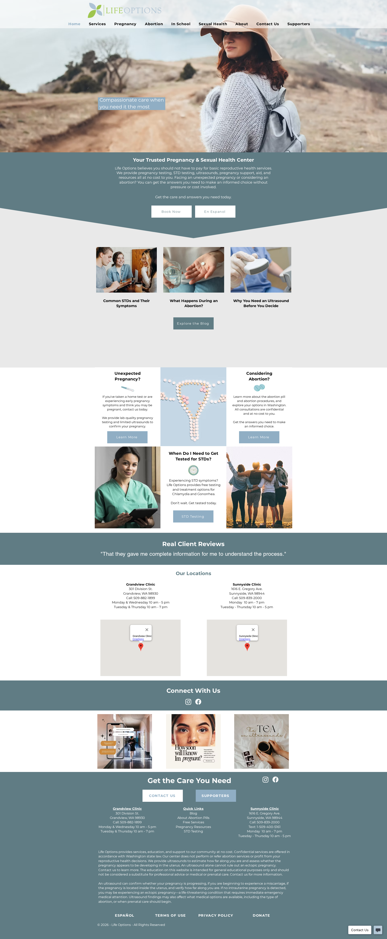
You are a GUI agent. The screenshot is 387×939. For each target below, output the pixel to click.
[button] (125, 24)
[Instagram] (188, 702)
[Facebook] (198, 702)
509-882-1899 (144, 598)
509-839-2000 (250, 598)
